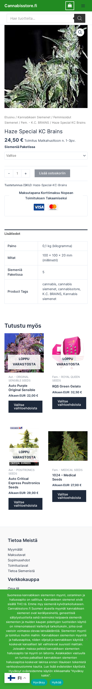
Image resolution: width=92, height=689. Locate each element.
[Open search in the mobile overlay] (46, 18)
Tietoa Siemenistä (21, 571)
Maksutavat (16, 555)
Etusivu (9, 117)
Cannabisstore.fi (20, 5)
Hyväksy (39, 682)
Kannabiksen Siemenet (34, 117)
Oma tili (13, 589)
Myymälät (15, 549)
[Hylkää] (86, 639)
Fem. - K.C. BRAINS (35, 122)
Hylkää (56, 682)
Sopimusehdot (19, 560)
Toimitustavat (18, 566)
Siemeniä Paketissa (19, 147)
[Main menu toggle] (83, 5)
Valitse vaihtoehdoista (25, 406)
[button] (80, 32)
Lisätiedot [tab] (12, 234)
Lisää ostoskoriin (52, 173)
